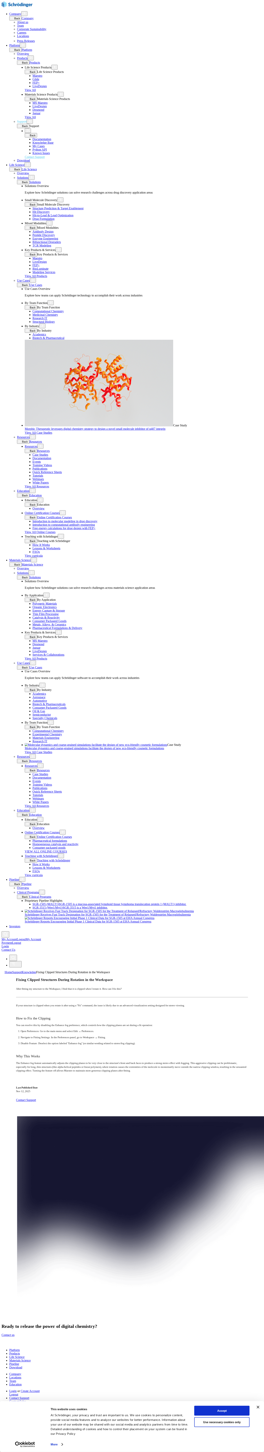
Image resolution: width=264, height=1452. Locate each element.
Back (17, 18)
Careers (21, 32)
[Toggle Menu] (15, 964)
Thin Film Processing (45, 614)
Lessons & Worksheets (46, 548)
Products (22, 58)
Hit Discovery (41, 211)
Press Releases (26, 41)
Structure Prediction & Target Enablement (57, 208)
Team (20, 25)
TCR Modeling (41, 245)
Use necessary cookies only (222, 1422)
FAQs (36, 551)
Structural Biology (43, 321)
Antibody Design (43, 231)
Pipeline (14, 879)
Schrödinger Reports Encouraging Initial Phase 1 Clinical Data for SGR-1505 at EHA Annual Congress (88, 921)
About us (22, 22)
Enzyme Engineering (45, 238)
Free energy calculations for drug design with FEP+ (63, 528)
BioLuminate (40, 268)
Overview (23, 53)
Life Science (17, 164)
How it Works (41, 864)
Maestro (37, 75)
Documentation (41, 139)
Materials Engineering (45, 737)
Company (15, 13)
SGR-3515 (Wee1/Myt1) (70, 907)
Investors (14, 926)
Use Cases (23, 280)
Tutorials (37, 475)
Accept (222, 1410)
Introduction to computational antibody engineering (63, 524)
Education (23, 491)
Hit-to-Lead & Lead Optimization (52, 215)
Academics (39, 334)
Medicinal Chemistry (45, 314)
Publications (39, 468)
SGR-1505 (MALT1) (109, 904)
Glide (35, 79)
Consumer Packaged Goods (49, 621)
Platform (14, 45)
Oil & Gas (38, 711)
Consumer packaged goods (49, 847)
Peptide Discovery (43, 235)
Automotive (39, 700)
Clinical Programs (28, 892)
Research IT (39, 318)
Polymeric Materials (44, 603)
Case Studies (40, 454)
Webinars (38, 479)
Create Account (30, 1391)
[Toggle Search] (5, 934)
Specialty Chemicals (44, 718)
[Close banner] (258, 1407)
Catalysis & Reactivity (46, 617)
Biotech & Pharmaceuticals (49, 704)
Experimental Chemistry (47, 734)
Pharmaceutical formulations (49, 840)
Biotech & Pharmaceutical (48, 338)
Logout (16, 942)
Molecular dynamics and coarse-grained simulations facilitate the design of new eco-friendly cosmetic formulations (94, 748)
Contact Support (19, 1398)
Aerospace (38, 697)
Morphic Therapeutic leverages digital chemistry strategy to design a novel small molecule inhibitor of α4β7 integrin (95, 428)
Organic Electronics (44, 607)
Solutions (22, 177)
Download (23, 160)
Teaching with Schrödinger (41, 856)
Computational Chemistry (48, 311)
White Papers (40, 482)
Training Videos (42, 465)
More (54, 1444)
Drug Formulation (43, 218)
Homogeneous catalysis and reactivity (55, 844)
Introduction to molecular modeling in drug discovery (64, 521)
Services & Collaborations (48, 654)
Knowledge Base (43, 142)
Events (36, 461)
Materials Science (20, 560)
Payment (7, 942)
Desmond (38, 109)
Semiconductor (41, 714)
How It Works (41, 544)
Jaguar (36, 113)
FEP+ (36, 82)
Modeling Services (43, 272)
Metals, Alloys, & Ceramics (49, 624)
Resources (23, 437)
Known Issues (41, 153)
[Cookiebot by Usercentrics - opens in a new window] (25, 1444)
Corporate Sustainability (31, 29)
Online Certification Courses (42, 513)
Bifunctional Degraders (46, 242)
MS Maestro (40, 102)
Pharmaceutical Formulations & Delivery (57, 628)
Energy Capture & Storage (48, 610)
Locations (23, 36)
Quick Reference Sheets (47, 472)
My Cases (38, 146)
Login (13, 1391)
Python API (39, 149)
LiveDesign (39, 86)
